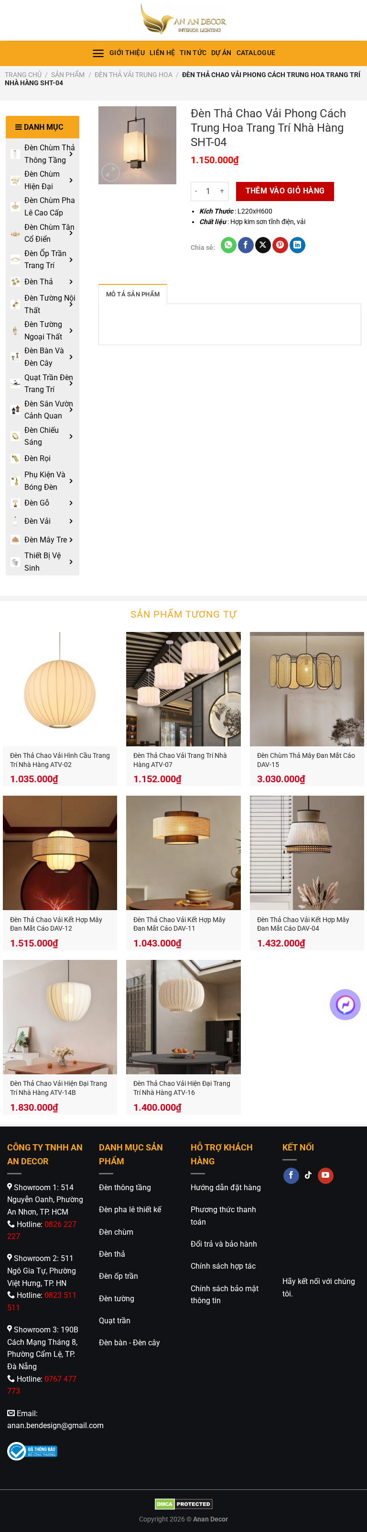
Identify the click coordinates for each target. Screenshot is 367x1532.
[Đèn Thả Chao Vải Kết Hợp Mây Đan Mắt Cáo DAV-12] (60, 853)
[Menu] (98, 53)
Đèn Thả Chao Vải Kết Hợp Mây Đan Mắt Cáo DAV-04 (303, 924)
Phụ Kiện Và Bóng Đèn (44, 481)
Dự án (221, 53)
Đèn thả (112, 1254)
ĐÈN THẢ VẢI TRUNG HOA (134, 75)
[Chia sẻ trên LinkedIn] (297, 245)
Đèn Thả (38, 281)
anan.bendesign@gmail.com (55, 1425)
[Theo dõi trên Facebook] (291, 1176)
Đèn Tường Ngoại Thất (43, 330)
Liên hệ (162, 53)
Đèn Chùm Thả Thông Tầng (49, 154)
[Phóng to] (110, 172)
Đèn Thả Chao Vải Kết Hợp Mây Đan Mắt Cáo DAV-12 (56, 924)
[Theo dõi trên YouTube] (326, 1176)
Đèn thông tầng (125, 1187)
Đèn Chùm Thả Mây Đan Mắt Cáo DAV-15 (306, 760)
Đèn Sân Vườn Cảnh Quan (48, 410)
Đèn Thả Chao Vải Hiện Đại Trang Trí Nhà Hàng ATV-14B (58, 1088)
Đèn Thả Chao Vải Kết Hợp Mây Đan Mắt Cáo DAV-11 (179, 924)
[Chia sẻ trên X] (263, 245)
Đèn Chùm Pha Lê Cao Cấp (49, 206)
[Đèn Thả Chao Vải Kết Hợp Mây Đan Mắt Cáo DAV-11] (183, 853)
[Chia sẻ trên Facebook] (246, 245)
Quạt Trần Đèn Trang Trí (48, 383)
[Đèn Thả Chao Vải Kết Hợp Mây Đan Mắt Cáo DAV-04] (307, 853)
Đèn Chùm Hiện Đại (42, 180)
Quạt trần (114, 1320)
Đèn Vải (37, 521)
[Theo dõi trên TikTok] (308, 1176)
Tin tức (193, 53)
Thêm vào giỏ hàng (285, 191)
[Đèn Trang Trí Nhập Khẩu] (183, 20)
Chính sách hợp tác (223, 1266)
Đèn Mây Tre (45, 539)
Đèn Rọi (37, 458)
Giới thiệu (127, 53)
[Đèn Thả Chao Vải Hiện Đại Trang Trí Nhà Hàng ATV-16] (183, 1017)
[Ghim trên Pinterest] (280, 245)
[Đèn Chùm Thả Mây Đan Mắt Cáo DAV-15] (307, 689)
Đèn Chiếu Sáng (41, 436)
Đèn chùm (116, 1232)
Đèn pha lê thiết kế (130, 1209)
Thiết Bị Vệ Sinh (42, 562)
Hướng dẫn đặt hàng (226, 1187)
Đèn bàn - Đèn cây (129, 1342)
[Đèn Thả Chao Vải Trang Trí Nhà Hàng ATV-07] (183, 689)
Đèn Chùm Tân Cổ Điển (49, 233)
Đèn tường (116, 1298)
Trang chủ (23, 75)
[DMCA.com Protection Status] (184, 1504)
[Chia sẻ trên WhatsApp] (229, 245)
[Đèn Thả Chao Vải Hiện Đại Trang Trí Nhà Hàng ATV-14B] (60, 1017)
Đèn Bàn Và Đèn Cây (44, 357)
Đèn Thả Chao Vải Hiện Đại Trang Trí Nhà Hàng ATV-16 (181, 1088)
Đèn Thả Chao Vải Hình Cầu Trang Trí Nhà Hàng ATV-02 (60, 760)
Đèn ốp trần (118, 1276)
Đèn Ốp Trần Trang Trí (45, 259)
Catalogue (256, 53)
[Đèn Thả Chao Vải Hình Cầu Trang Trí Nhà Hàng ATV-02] (60, 689)
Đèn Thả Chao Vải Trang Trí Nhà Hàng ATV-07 (180, 760)
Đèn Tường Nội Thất (50, 304)
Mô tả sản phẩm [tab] (133, 294)
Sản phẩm (68, 75)
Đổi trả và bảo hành (224, 1244)
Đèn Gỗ (36, 502)
